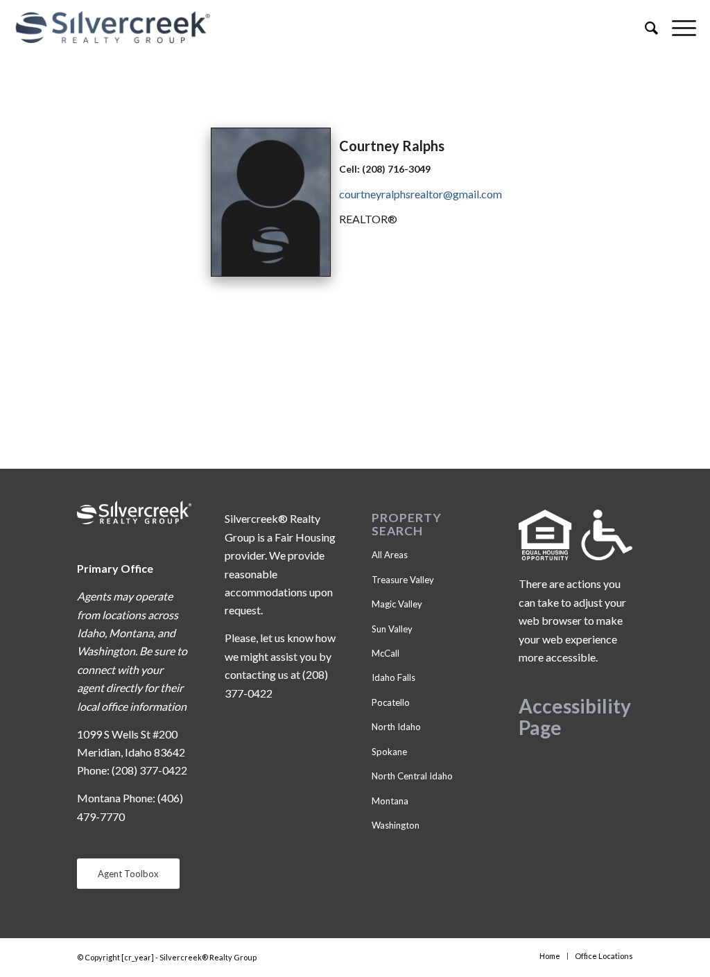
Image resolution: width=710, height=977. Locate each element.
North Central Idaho (412, 775)
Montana (390, 800)
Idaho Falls (393, 677)
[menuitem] (644, 27)
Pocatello (391, 702)
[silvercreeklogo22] (286, 27)
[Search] (644, 27)
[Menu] (677, 27)
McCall (385, 653)
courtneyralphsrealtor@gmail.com (420, 193)
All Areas (390, 554)
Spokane (389, 751)
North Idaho (396, 726)
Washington (395, 825)
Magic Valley (397, 603)
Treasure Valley (403, 579)
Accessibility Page (575, 716)
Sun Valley (392, 628)
